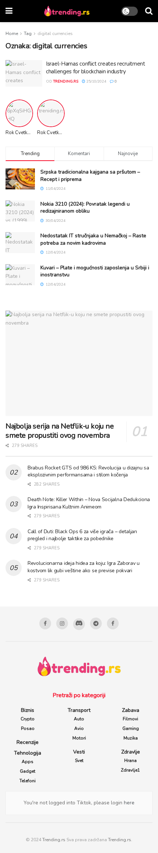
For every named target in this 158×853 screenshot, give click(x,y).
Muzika (130, 738)
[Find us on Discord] (79, 624)
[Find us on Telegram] (96, 623)
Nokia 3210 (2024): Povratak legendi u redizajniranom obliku (85, 207)
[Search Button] (148, 11)
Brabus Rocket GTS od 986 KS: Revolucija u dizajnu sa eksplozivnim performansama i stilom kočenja (88, 471)
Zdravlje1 (130, 770)
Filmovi (130, 719)
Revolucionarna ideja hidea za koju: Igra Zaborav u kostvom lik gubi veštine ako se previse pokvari (84, 567)
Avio (79, 728)
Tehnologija (27, 752)
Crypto (28, 719)
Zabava (130, 710)
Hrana (130, 760)
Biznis (27, 710)
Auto (79, 719)
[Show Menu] (9, 11)
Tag (28, 33)
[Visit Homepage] (67, 11)
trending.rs (65, 81)
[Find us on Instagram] (62, 623)
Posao (28, 728)
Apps (27, 762)
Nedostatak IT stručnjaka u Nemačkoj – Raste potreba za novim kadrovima (93, 239)
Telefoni (27, 781)
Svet (79, 760)
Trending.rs (53, 840)
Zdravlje (130, 751)
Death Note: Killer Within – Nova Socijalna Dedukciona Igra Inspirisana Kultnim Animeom (89, 503)
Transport (79, 710)
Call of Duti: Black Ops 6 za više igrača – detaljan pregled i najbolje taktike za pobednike (82, 535)
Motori (79, 738)
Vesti (79, 751)
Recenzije (28, 742)
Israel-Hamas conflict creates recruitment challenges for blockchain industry (95, 67)
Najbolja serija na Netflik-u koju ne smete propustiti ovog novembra (60, 430)
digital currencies (55, 33)
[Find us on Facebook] (45, 623)
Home (12, 33)
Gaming (130, 728)
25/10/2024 (95, 81)
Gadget (27, 771)
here (128, 802)
